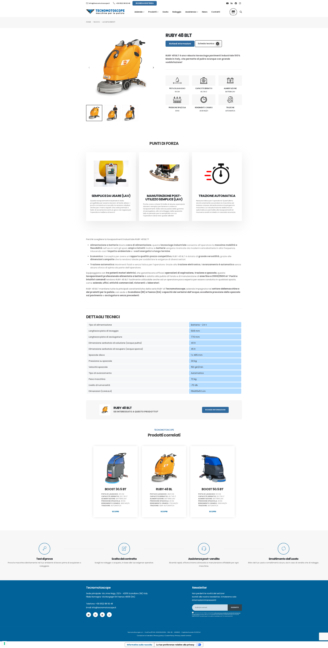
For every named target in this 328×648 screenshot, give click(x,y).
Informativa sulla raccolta (139, 644)
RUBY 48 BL (164, 489)
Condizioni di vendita (145, 636)
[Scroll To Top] (323, 645)
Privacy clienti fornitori (183, 636)
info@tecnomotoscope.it (104, 607)
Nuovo (97, 22)
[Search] (241, 11)
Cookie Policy (169, 636)
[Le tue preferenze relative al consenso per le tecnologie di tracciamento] (4, 643)
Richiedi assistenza (145, 3)
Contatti (215, 11)
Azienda (138, 11)
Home (88, 22)
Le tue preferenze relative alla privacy (175, 644)
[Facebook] (236, 3)
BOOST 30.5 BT (115, 489)
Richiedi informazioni (180, 43)
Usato (165, 11)
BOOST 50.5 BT (212, 489)
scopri (115, 511)
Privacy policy (158, 636)
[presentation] (89, 68)
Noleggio (176, 11)
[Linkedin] (231, 3)
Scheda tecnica (206, 43)
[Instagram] (240, 3)
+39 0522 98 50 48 (123, 3)
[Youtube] (227, 3)
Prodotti (152, 11)
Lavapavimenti (108, 22)
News (204, 11)
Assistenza (190, 11)
